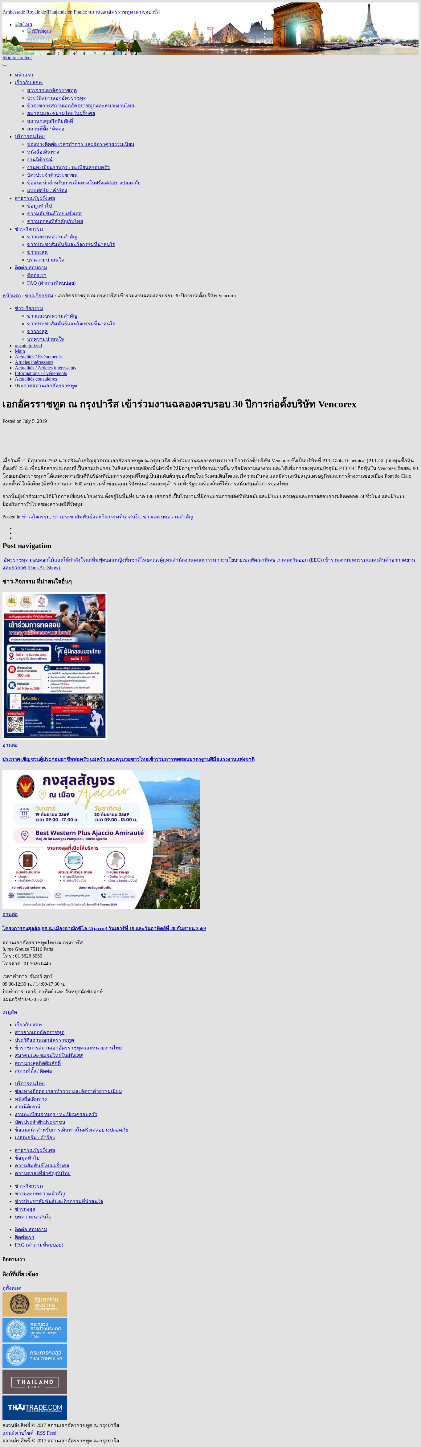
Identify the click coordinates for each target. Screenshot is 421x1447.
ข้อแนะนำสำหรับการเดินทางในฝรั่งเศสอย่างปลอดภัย (84, 182)
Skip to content (17, 57)
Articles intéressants (34, 362)
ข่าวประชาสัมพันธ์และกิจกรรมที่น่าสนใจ (71, 244)
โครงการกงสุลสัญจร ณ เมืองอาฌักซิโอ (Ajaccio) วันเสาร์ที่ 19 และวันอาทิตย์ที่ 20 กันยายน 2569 (104, 928)
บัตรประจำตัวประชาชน (52, 175)
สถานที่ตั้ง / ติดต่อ (45, 128)
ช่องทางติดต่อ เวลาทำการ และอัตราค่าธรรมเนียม (80, 144)
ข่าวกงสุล (37, 252)
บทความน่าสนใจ (45, 259)
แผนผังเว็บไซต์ (17, 1433)
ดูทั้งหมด (11, 1288)
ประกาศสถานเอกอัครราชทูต (46, 385)
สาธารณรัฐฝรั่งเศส (35, 198)
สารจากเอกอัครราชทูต (52, 90)
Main (20, 351)
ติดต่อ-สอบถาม (31, 267)
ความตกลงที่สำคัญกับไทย (55, 221)
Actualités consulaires (36, 378)
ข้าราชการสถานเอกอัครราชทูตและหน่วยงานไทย (80, 105)
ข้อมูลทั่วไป (39, 205)
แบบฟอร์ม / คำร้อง (47, 190)
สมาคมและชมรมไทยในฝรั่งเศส (61, 113)
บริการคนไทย (30, 136)
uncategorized (28, 345)
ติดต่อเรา (37, 275)
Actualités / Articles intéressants (45, 367)
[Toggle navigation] (4, 65)
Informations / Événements (41, 373)
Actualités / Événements (38, 356)
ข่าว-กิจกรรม (29, 229)
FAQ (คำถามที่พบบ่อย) (51, 283)
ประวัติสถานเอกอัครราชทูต (56, 98)
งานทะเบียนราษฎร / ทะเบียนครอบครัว (68, 167)
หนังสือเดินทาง (43, 152)
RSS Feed (46, 1433)
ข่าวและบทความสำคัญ (52, 236)
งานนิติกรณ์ (40, 159)
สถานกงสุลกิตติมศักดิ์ (50, 121)
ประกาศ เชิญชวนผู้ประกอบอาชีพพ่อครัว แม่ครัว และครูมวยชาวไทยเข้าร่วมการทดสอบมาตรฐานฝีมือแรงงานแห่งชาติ (128, 759)
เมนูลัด (9, 1012)
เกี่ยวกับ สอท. (29, 82)
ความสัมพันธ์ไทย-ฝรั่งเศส (54, 213)
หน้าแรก (24, 74)
